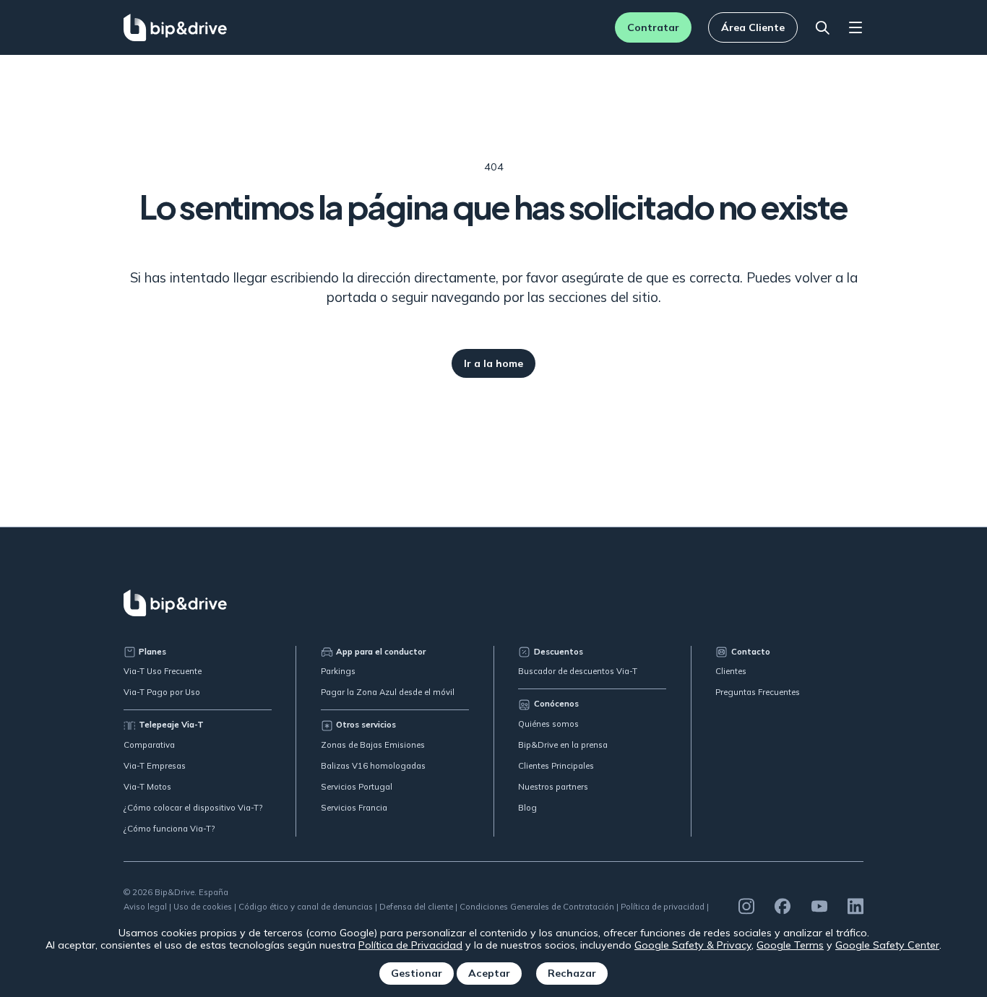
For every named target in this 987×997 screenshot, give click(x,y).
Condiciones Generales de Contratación (537, 907)
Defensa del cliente (416, 907)
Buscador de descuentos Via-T (577, 671)
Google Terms (790, 944)
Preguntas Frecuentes (757, 692)
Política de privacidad (662, 907)
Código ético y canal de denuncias (305, 907)
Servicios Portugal (356, 787)
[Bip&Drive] (176, 27)
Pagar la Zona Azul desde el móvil (387, 692)
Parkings (338, 671)
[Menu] (856, 28)
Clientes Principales (556, 766)
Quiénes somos (548, 724)
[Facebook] (782, 906)
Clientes (730, 671)
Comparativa (149, 745)
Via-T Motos (147, 787)
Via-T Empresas (155, 766)
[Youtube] (819, 906)
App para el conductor (381, 652)
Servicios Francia (354, 808)
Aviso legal (145, 907)
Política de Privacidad (410, 944)
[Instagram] (746, 906)
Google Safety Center (887, 944)
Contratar (653, 27)
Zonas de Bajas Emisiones (373, 745)
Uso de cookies (202, 907)
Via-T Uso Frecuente (163, 671)
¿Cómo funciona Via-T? (169, 829)
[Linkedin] (855, 906)
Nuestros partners (553, 787)
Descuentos (558, 652)
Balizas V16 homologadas (373, 766)
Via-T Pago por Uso (162, 692)
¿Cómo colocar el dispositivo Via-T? (193, 808)
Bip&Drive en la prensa (563, 745)
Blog (527, 808)
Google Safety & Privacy (692, 944)
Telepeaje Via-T (171, 725)
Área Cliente (753, 27)
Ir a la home (493, 363)
